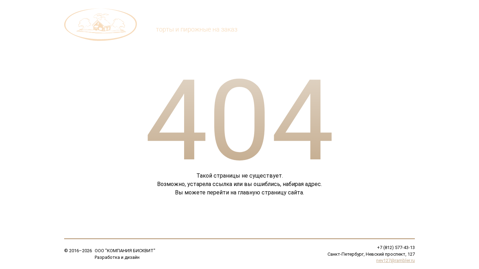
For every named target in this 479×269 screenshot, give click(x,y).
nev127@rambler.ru (395, 260)
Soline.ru (149, 257)
